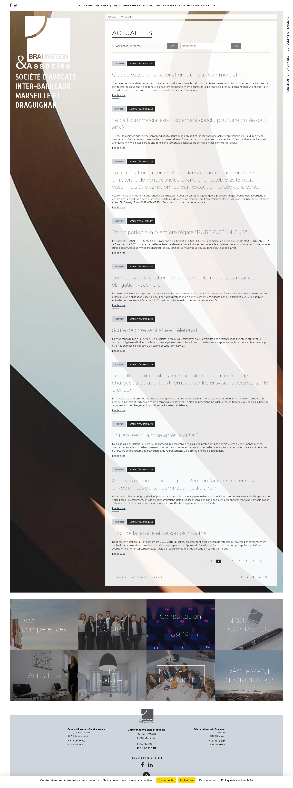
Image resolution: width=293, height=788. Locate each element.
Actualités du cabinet (141, 221)
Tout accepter (166, 780)
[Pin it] (253, 577)
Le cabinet (85, 5)
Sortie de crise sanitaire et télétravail (155, 330)
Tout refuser (187, 780)
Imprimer (157, 577)
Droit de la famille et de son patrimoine (159, 533)
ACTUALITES (152, 5)
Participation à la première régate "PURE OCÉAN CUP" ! (180, 232)
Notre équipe (106, 5)
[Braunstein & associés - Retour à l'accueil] (46, 43)
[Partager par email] (266, 577)
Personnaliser (207, 780)
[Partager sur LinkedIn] (259, 577)
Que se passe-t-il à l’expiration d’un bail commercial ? (176, 75)
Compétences (130, 5)
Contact (208, 5)
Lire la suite (118, 95)
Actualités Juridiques (141, 63)
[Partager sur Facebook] (241, 577)
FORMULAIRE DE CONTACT (146, 758)
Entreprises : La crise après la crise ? (155, 435)
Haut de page (138, 577)
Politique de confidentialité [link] (237, 780)
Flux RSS (121, 577)
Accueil (112, 17)
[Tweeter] (247, 577)
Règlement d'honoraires (287, 74)
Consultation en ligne (287, 34)
